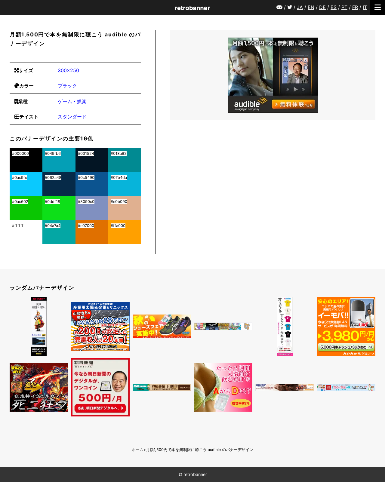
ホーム (137, 449)
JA (300, 7)
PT (344, 7)
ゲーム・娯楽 (72, 101)
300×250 (68, 70)
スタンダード (72, 117)
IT (365, 7)
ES (334, 7)
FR (355, 7)
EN (311, 7)
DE (322, 7)
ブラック (67, 86)
